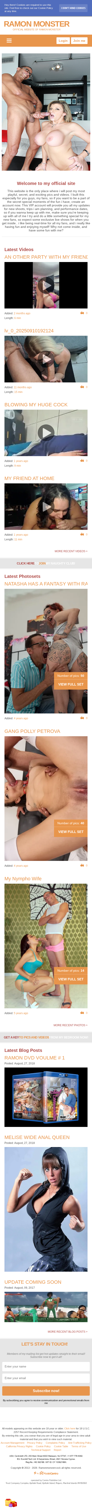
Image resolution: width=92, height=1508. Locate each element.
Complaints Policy (55, 1442)
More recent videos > (71, 551)
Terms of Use (78, 1446)
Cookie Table (61, 1446)
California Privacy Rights (19, 1446)
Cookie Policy (43, 1446)
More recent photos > (71, 1025)
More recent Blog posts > (68, 1331)
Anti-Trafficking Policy (80, 1442)
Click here (69, 1428)
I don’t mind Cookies (73, 8)
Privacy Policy (34, 1442)
